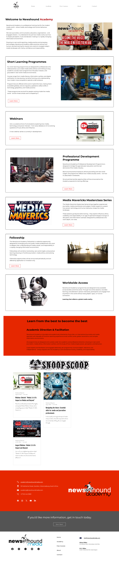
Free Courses (59, 546)
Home (59, 537)
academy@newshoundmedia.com (32, 490)
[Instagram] (22, 501)
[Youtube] (31, 501)
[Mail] (18, 482)
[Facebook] (18, 501)
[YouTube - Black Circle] (32, 549)
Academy (59, 542)
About (59, 550)
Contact (59, 555)
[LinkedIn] (35, 501)
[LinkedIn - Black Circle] (38, 549)
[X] (26, 501)
